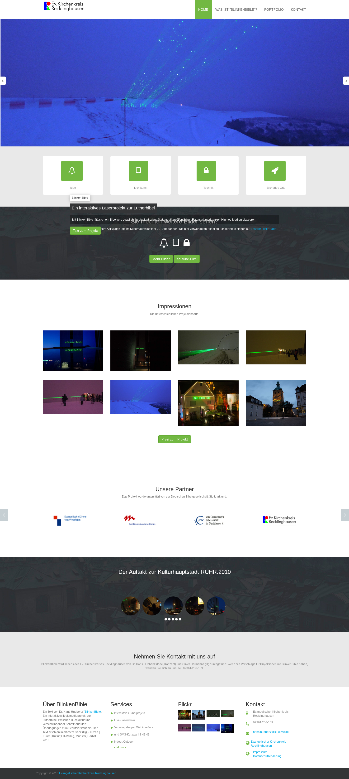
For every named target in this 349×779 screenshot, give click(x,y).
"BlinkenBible (92, 711)
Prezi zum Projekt (174, 439)
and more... (121, 747)
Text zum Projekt (85, 230)
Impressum (260, 752)
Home (203, 9)
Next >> (345, 515)
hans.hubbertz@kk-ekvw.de (271, 732)
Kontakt (298, 9)
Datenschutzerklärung (267, 756)
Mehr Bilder (161, 259)
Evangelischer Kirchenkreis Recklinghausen (87, 773)
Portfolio (274, 9)
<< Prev (4, 515)
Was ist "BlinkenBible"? (236, 9)
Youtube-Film (187, 259)
